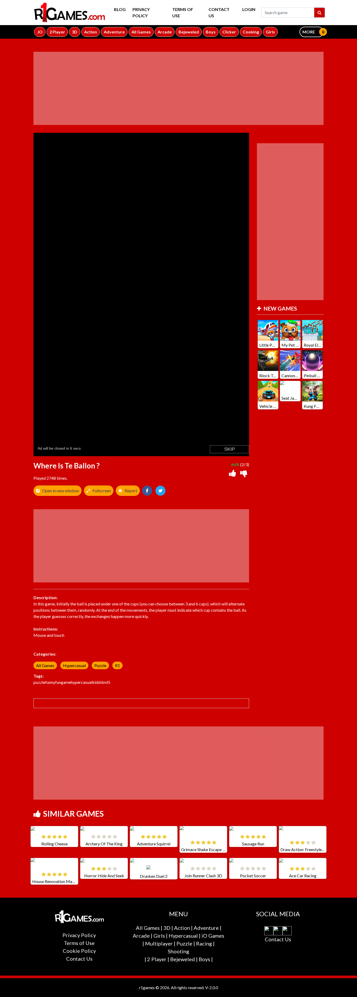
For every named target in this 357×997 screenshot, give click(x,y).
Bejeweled (182, 959)
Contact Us (79, 958)
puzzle (39, 682)
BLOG (120, 9)
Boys (204, 959)
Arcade (141, 935)
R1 (117, 665)
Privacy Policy (141, 12)
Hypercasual (74, 665)
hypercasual (81, 682)
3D (166, 928)
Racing (204, 943)
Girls (159, 935)
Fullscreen (102, 490)
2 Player (156, 959)
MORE (308, 31)
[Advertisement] (178, 88)
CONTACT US (219, 12)
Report (131, 490)
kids (96, 682)
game (66, 682)
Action (182, 928)
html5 (105, 682)
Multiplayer (159, 943)
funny (50, 682)
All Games (45, 665)
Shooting (178, 951)
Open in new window (60, 490)
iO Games (212, 935)
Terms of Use (182, 12)
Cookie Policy (79, 951)
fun (58, 682)
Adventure (206, 928)
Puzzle (100, 665)
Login (248, 9)
